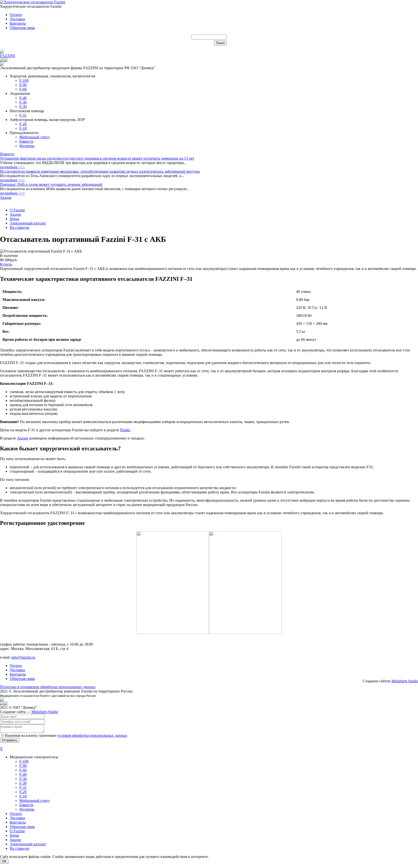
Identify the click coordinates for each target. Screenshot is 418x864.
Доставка (17, 19)
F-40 (23, 98)
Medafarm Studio (404, 681)
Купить (6, 264)
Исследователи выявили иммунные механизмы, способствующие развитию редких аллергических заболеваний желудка (100, 171)
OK (4, 861)
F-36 (23, 102)
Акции (5, 197)
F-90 (23, 85)
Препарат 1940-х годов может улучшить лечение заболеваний (51, 184)
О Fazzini (17, 210)
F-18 (23, 128)
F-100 (24, 80)
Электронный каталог (28, 223)
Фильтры (26, 146)
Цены (14, 219)
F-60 (23, 89)
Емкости (26, 141)
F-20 (23, 124)
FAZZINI (7, 56)
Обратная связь (22, 28)
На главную (19, 227)
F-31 (23, 115)
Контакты (18, 23)
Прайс (125, 430)
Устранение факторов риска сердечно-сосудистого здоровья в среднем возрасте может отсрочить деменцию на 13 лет (97, 158)
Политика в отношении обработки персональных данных (48, 687)
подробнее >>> (12, 167)
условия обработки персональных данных (92, 735)
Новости (7, 154)
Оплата (16, 15)
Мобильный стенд (34, 137)
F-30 (23, 106)
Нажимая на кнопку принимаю (66, 735)
